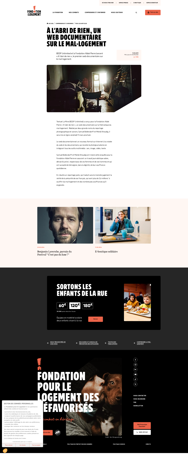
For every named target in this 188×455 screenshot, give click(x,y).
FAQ (134, 402)
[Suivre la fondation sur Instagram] (142, 365)
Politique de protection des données (79, 444)
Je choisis (22, 445)
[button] (5, 450)
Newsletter (138, 406)
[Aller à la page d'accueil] (37, 11)
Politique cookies (119, 444)
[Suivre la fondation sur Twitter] (142, 384)
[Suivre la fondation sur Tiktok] (142, 379)
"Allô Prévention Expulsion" (142, 425)
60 (62, 305)
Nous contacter (139, 395)
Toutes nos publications (112, 343)
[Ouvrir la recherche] (136, 12)
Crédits (148, 444)
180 (88, 305)
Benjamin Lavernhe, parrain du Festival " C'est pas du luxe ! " (54, 253)
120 (75, 305)
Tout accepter (36, 445)
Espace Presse (123, 2)
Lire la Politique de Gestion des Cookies (15, 438)
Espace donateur (152, 2)
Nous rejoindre (139, 399)
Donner (95, 319)
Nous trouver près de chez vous (58, 343)
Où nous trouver (107, 2)
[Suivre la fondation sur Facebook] (142, 360)
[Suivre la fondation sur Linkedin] (142, 370)
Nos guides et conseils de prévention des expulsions (89, 343)
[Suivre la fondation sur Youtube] (142, 374)
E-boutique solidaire (106, 251)
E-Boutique (137, 2)
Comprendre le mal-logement (144, 343)
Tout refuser (9, 445)
